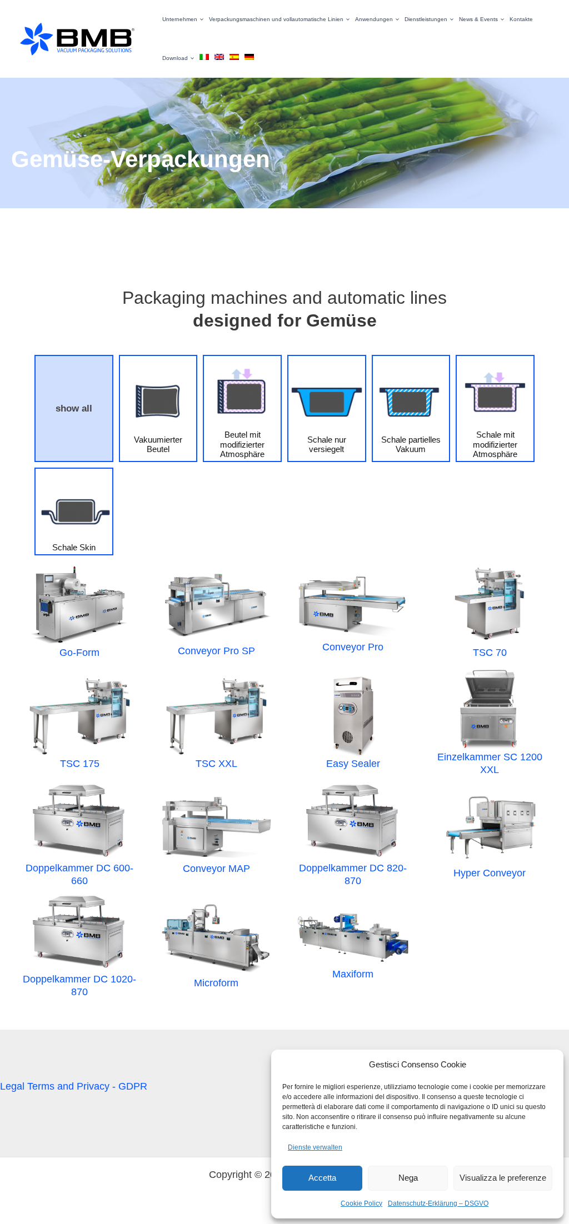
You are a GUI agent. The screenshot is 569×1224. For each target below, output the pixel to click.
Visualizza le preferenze (503, 1177)
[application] (200, 19)
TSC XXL (216, 763)
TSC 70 (490, 652)
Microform (216, 983)
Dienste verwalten (315, 1147)
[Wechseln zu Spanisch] (231, 58)
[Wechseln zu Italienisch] (201, 58)
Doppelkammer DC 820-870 (353, 874)
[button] (180, 19)
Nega (408, 1177)
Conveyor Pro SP (216, 650)
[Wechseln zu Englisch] (216, 58)
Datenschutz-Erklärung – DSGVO (438, 1203)
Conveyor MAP (216, 868)
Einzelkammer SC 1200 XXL (489, 763)
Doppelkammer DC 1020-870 (79, 985)
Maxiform (352, 974)
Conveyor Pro (352, 647)
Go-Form (79, 652)
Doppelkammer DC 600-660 (79, 874)
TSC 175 (79, 763)
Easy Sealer (353, 763)
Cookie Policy (361, 1203)
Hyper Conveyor (489, 873)
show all (74, 408)
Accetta (322, 1177)
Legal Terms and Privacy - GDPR (73, 1086)
